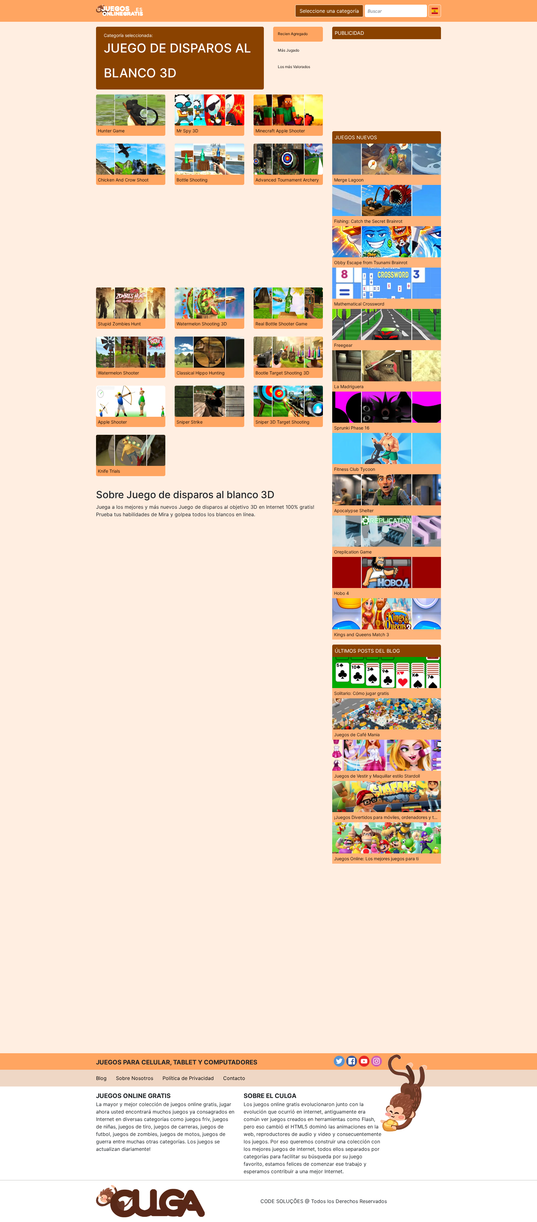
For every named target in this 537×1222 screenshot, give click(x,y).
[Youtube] (364, 1061)
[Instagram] (376, 1061)
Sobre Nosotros (134, 1078)
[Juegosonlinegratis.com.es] (119, 9)
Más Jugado (288, 50)
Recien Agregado (293, 33)
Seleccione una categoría (329, 11)
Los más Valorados (294, 66)
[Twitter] (339, 1061)
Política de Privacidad (188, 1078)
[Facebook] (351, 1061)
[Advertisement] (209, 236)
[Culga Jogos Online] (150, 1200)
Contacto (234, 1078)
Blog (101, 1078)
